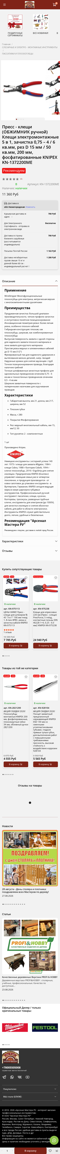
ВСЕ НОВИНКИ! (40, 33)
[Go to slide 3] (21, 119)
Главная (6, 44)
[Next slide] (56, 90)
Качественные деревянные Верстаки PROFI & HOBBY (29, 977)
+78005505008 (11, 1067)
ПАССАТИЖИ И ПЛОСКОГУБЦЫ (17, 53)
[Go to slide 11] (22, 904)
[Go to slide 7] (14, 904)
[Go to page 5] (10, 774)
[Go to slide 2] (18, 119)
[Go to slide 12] (24, 904)
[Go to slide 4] (23, 119)
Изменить (30, 207)
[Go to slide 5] (10, 904)
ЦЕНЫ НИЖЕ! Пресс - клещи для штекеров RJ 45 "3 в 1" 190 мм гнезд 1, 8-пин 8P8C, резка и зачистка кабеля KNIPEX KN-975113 (16, 619)
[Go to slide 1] (16, 119)
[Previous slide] (4, 90)
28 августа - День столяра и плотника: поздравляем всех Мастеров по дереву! (25, 890)
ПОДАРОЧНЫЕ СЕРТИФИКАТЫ (15, 34)
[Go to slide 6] (12, 904)
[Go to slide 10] (20, 904)
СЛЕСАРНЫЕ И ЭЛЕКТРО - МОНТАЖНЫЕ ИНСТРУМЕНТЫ (29, 47)
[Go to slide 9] (18, 904)
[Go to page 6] (12, 774)
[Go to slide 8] (16, 904)
